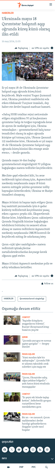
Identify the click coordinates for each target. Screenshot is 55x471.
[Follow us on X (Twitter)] (12, 449)
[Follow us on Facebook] (5, 449)
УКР (21, 467)
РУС (34, 467)
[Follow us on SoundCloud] (26, 449)
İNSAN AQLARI (28, 354)
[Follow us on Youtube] (19, 449)
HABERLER (8, 13)
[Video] (8, 467)
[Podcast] (47, 449)
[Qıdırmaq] (46, 467)
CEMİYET (26, 317)
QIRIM (25, 337)
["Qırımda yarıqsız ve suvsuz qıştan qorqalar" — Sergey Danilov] (12, 340)
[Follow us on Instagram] (33, 449)
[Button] (21, 48)
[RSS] (40, 449)
